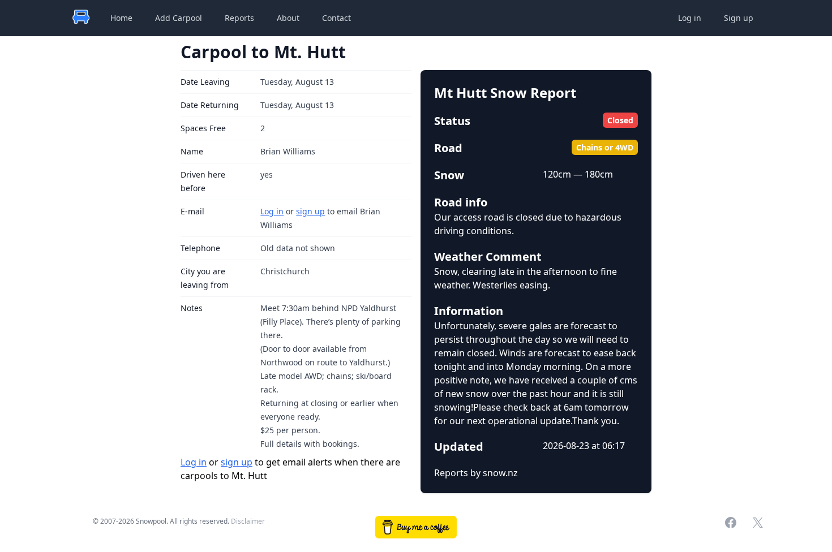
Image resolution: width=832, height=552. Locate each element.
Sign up (738, 17)
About (288, 17)
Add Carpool (178, 17)
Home (121, 17)
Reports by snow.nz (476, 473)
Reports (239, 17)
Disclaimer (248, 521)
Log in (689, 17)
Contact (336, 17)
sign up (310, 211)
